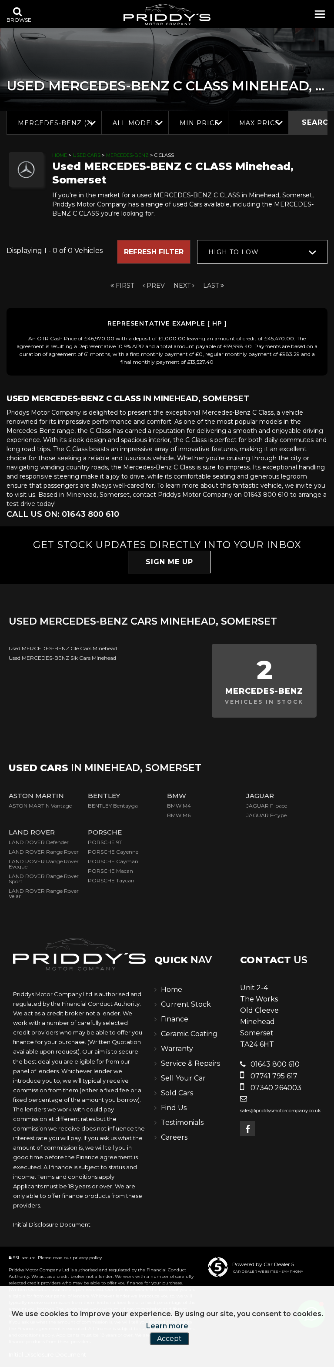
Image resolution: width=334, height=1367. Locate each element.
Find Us (174, 1108)
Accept (169, 1338)
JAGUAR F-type (266, 815)
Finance (174, 1019)
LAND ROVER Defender (39, 842)
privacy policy (87, 1258)
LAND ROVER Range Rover (44, 851)
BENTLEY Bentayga (113, 805)
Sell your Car (183, 1078)
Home (59, 155)
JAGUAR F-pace (266, 805)
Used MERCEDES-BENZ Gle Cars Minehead (63, 648)
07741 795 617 (273, 1076)
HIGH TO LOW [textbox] (233, 252)
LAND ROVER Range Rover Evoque (44, 864)
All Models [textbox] (136, 123)
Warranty (177, 1048)
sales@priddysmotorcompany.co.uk (280, 1111)
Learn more (167, 1326)
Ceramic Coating (189, 1034)
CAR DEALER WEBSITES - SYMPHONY (268, 1271)
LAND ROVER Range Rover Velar (44, 893)
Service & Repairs (190, 1063)
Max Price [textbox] (259, 123)
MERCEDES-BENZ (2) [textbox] (55, 123)
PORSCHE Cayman (113, 861)
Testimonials (182, 1122)
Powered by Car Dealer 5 (263, 1264)
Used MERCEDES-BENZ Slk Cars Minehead (62, 658)
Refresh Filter (154, 252)
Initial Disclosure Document (51, 1224)
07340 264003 (275, 1088)
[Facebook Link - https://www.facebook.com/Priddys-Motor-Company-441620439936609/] (247, 1128)
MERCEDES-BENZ (127, 155)
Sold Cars (177, 1093)
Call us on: (63, 514)
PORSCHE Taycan (111, 880)
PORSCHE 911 (105, 842)
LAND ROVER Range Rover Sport (44, 879)
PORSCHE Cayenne (113, 851)
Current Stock (186, 1004)
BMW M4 (179, 805)
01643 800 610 (274, 1064)
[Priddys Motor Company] (167, 15)
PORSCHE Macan (110, 871)
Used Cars (86, 155)
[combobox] (54, 123)
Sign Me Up (169, 562)
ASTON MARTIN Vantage (40, 805)
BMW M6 (178, 815)
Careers (174, 1137)
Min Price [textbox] (199, 123)
